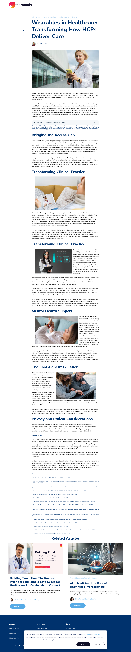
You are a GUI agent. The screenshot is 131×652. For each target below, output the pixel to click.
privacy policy (86, 634)
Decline (97, 644)
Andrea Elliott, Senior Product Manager (27, 600)
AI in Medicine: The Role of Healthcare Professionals (88, 585)
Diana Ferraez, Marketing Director (85, 599)
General (74, 17)
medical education (50, 17)
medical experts (64, 17)
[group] (65, 122)
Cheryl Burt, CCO (42, 44)
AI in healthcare (36, 17)
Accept (83, 644)
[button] (34, 122)
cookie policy (96, 634)
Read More (17, 606)
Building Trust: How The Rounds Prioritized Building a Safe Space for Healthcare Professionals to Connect (35, 581)
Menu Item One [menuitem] (14, 628)
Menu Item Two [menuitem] (14, 633)
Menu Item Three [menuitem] (14, 638)
